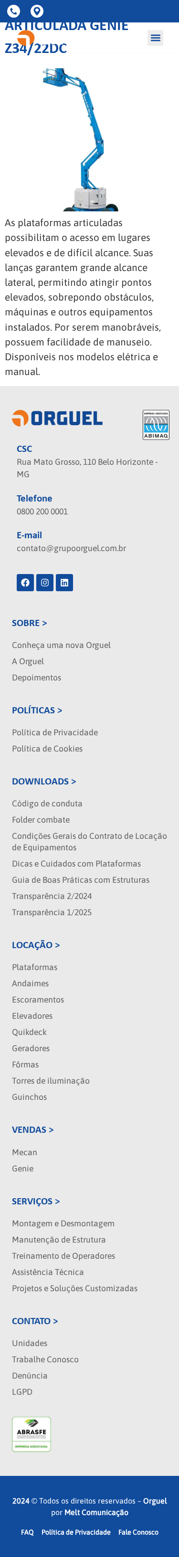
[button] (155, 38)
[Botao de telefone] (15, 11)
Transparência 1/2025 (52, 912)
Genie (22, 1168)
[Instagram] (44, 582)
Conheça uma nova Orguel (61, 645)
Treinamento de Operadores (63, 1256)
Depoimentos (36, 677)
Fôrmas (25, 1064)
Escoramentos (38, 999)
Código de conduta (47, 803)
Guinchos (29, 1097)
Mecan (24, 1152)
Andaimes (30, 983)
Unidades (29, 1343)
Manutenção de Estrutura (59, 1239)
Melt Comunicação (96, 1512)
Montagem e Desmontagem (63, 1223)
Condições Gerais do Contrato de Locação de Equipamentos (89, 841)
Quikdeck (29, 1032)
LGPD (22, 1392)
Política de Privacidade (55, 732)
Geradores (31, 1048)
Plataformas (34, 967)
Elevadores (32, 1016)
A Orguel (28, 661)
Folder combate (41, 820)
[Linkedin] (64, 582)
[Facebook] (25, 582)
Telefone (35, 499)
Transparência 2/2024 (52, 896)
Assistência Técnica (48, 1272)
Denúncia (30, 1375)
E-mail (29, 536)
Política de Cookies (47, 748)
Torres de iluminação (51, 1081)
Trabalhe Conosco (45, 1359)
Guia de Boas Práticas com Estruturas (80, 880)
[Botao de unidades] (39, 11)
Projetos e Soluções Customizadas (74, 1288)
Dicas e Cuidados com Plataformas (76, 863)
